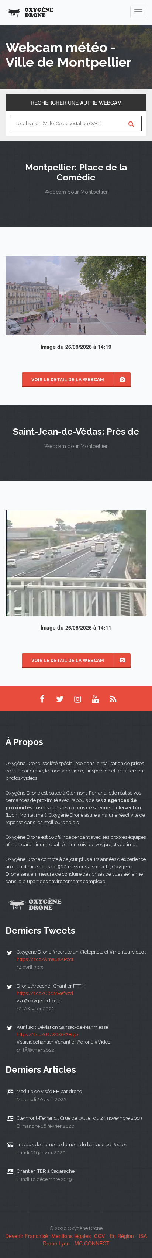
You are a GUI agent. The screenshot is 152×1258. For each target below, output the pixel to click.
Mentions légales (71, 1236)
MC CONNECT (92, 1243)
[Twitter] (59, 698)
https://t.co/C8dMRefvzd (45, 993)
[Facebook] (42, 698)
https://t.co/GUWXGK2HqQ (47, 1034)
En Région (122, 1236)
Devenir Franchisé (26, 1236)
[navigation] (138, 12)
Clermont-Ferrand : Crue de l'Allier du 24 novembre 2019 (79, 1118)
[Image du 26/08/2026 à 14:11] (76, 562)
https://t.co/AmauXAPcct (45, 959)
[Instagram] (77, 698)
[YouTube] (95, 698)
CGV (99, 1236)
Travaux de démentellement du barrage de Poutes (72, 1144)
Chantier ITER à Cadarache (46, 1171)
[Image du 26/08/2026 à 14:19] (76, 295)
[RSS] (113, 698)
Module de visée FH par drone (49, 1091)
